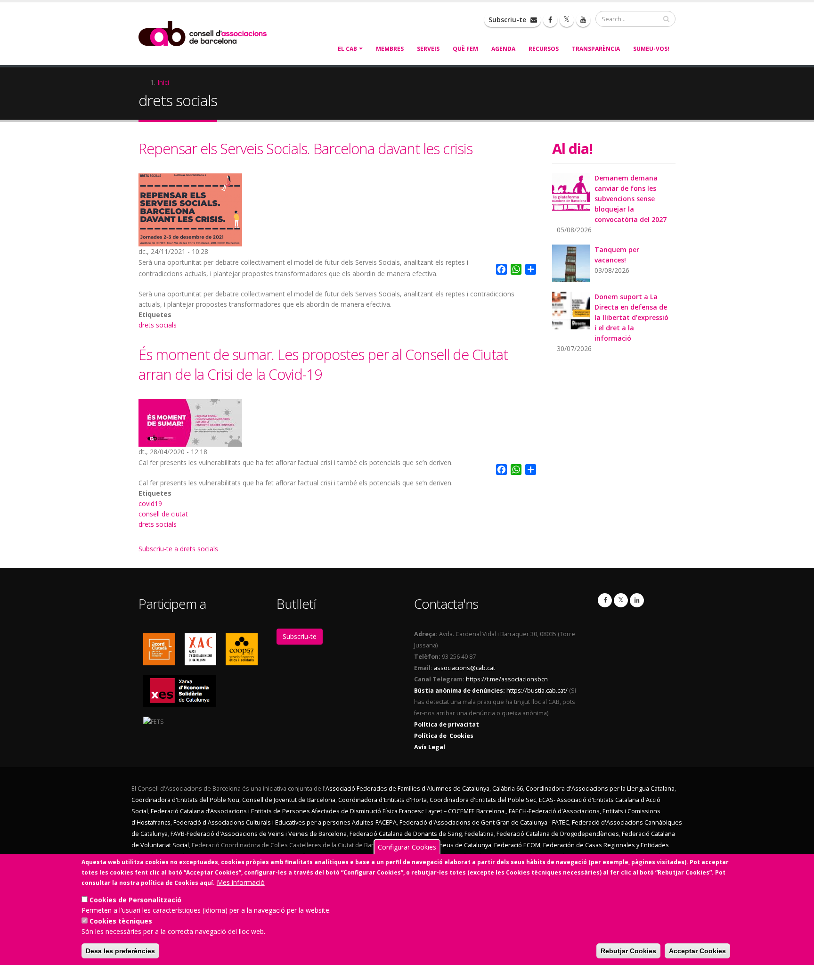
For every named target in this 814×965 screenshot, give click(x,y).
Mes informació (241, 882)
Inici (163, 82)
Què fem (465, 49)
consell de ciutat (163, 513)
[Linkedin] (637, 600)
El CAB (347, 49)
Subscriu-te (508, 19)
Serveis (428, 49)
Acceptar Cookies (697, 951)
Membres (390, 49)
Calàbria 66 (507, 789)
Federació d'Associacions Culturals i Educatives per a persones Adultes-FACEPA (285, 822)
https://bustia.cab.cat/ (537, 691)
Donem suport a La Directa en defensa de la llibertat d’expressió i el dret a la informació (631, 317)
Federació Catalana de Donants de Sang (406, 834)
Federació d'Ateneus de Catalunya (443, 845)
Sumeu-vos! (651, 49)
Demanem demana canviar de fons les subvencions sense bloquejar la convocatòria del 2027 (630, 198)
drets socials (157, 324)
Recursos (544, 49)
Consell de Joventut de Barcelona (288, 800)
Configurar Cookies (407, 846)
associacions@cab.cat (464, 668)
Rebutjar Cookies (628, 951)
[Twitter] (621, 600)
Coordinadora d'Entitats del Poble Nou (185, 800)
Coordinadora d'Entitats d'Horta (382, 800)
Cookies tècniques (121, 920)
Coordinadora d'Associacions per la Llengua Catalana (600, 789)
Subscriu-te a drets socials (178, 548)
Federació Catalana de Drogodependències (558, 834)
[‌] (550, 20)
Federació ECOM (517, 845)
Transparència (596, 49)
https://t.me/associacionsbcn (507, 679)
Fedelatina (479, 834)
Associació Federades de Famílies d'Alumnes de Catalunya (407, 789)
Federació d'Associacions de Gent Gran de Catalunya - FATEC (484, 822)
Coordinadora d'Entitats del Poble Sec (483, 800)
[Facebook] (605, 600)
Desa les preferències (120, 951)
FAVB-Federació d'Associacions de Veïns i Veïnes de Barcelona (259, 834)
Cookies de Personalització (135, 899)
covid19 (150, 503)
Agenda (503, 49)
